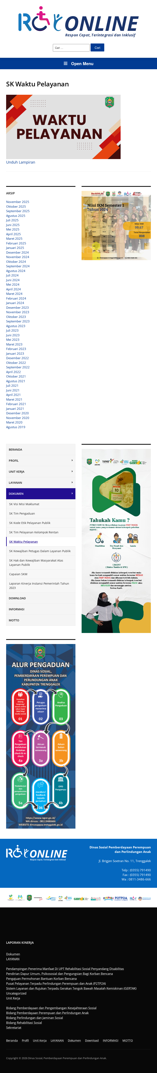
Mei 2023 (12, 340)
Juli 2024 (12, 275)
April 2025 (13, 234)
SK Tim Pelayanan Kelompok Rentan (33, 532)
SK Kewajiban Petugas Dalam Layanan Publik (40, 551)
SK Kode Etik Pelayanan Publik (29, 523)
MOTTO (14, 620)
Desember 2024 (17, 252)
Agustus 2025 (15, 216)
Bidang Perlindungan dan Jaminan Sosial (34, 1018)
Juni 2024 (13, 280)
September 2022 (18, 367)
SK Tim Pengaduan (22, 513)
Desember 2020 (17, 413)
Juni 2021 (13, 390)
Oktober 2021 (16, 376)
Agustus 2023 (15, 326)
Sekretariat (13, 1027)
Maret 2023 (14, 344)
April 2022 (13, 372)
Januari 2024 (15, 303)
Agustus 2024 (15, 271)
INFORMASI (16, 609)
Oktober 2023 (16, 317)
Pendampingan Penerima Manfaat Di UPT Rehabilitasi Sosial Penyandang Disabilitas (65, 969)
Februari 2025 (16, 243)
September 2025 (18, 211)
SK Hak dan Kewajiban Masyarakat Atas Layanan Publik (36, 562)
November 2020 (17, 418)
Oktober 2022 (16, 363)
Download (17, 598)
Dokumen (16, 494)
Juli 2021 (12, 385)
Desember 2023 (17, 307)
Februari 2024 (16, 298)
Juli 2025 (12, 220)
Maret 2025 (14, 238)
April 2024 (13, 289)
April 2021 (13, 395)
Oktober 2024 (16, 262)
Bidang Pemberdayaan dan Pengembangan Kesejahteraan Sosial (51, 1008)
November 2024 (17, 257)
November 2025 (17, 202)
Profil (14, 460)
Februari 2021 (16, 404)
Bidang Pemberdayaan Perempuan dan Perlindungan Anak (47, 1013)
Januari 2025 (15, 248)
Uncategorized (16, 993)
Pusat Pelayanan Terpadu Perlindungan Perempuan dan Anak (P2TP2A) (56, 983)
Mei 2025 (12, 229)
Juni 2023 (13, 335)
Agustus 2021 (15, 381)
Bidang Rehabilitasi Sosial (24, 1023)
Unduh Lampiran (20, 162)
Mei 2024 (12, 284)
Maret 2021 (14, 399)
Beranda (15, 449)
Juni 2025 (13, 225)
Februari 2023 (16, 349)
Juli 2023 (12, 330)
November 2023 (17, 312)
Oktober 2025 (16, 206)
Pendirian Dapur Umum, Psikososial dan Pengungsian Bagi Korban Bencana (59, 974)
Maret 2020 (14, 422)
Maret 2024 (14, 294)
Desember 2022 (17, 358)
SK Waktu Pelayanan (23, 542)
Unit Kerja (16, 472)
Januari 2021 (15, 409)
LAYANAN (15, 483)
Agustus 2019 (15, 427)
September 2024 (18, 266)
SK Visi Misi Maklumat (24, 504)
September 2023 (18, 321)
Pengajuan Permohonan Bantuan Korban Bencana (41, 978)
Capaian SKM (18, 574)
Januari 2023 (15, 353)
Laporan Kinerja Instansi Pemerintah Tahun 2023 (39, 586)
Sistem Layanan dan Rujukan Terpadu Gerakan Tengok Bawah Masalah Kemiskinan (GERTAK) (71, 988)
